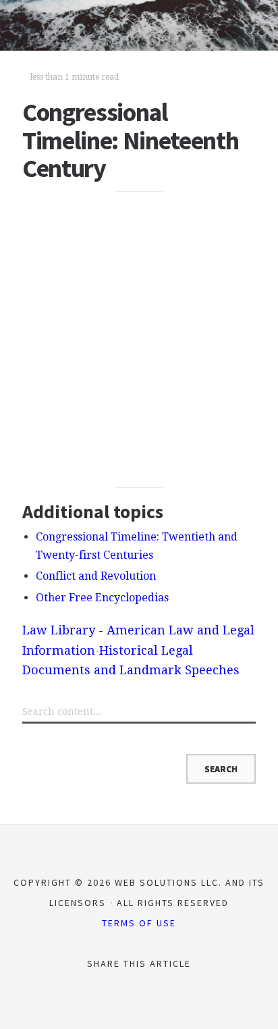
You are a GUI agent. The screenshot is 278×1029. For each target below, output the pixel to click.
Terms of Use (139, 923)
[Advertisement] (139, 339)
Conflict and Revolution (96, 576)
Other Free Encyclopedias (102, 597)
